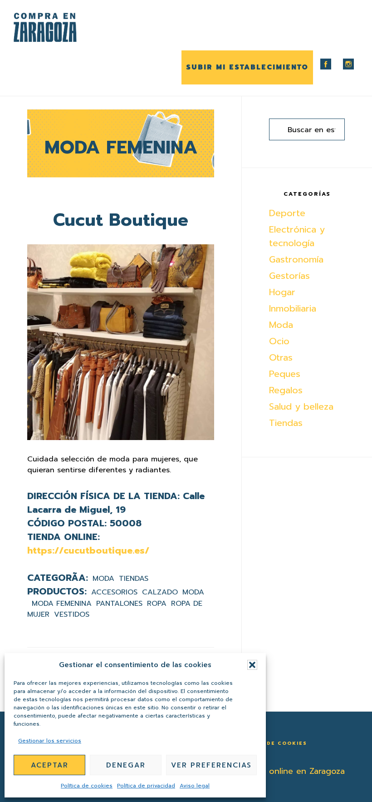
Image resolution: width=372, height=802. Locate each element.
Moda (103, 578)
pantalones (119, 603)
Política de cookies (87, 786)
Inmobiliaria (292, 308)
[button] (252, 664)
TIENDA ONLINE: (63, 537)
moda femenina (62, 603)
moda (193, 592)
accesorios (114, 592)
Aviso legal (195, 786)
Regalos (286, 390)
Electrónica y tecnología (297, 236)
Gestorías (289, 275)
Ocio (279, 341)
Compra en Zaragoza (59, 27)
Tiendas (133, 578)
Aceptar (50, 765)
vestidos (71, 614)
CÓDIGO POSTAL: (67, 523)
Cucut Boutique (120, 220)
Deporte (287, 213)
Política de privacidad (146, 786)
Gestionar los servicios (49, 741)
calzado (160, 592)
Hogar (282, 292)
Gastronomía (296, 259)
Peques (284, 374)
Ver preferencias (211, 765)
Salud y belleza (301, 406)
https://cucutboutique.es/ (88, 550)
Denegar (126, 765)
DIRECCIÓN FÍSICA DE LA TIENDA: (103, 496)
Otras (281, 357)
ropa (156, 603)
